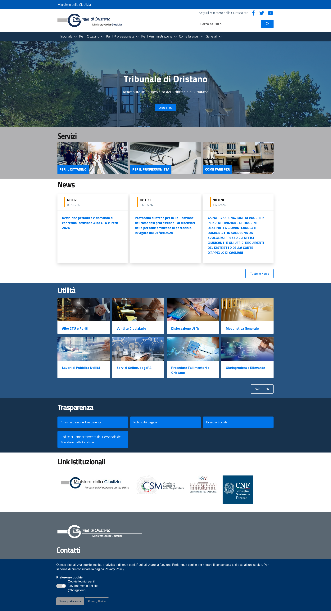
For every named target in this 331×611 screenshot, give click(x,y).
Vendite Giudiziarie (131, 328)
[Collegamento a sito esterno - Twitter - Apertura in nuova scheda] (262, 12)
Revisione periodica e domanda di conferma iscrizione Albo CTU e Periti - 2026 (92, 222)
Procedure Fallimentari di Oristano (191, 370)
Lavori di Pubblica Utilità (81, 367)
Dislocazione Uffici (185, 328)
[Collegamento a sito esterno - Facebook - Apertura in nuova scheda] (253, 12)
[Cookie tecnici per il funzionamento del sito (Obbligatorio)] (61, 586)
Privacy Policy (97, 601)
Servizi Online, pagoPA (134, 367)
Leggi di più (165, 107)
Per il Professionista (150, 169)
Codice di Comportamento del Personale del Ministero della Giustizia (91, 439)
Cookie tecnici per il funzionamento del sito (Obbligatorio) (83, 586)
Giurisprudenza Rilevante (245, 367)
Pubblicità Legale (145, 422)
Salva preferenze (70, 601)
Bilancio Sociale (217, 422)
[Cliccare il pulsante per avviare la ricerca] (267, 24)
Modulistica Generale (242, 328)
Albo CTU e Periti (75, 328)
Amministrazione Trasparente (81, 422)
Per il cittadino (73, 169)
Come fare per (217, 169)
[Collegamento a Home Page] (99, 20)
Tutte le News (259, 273)
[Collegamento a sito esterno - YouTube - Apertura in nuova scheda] (270, 12)
